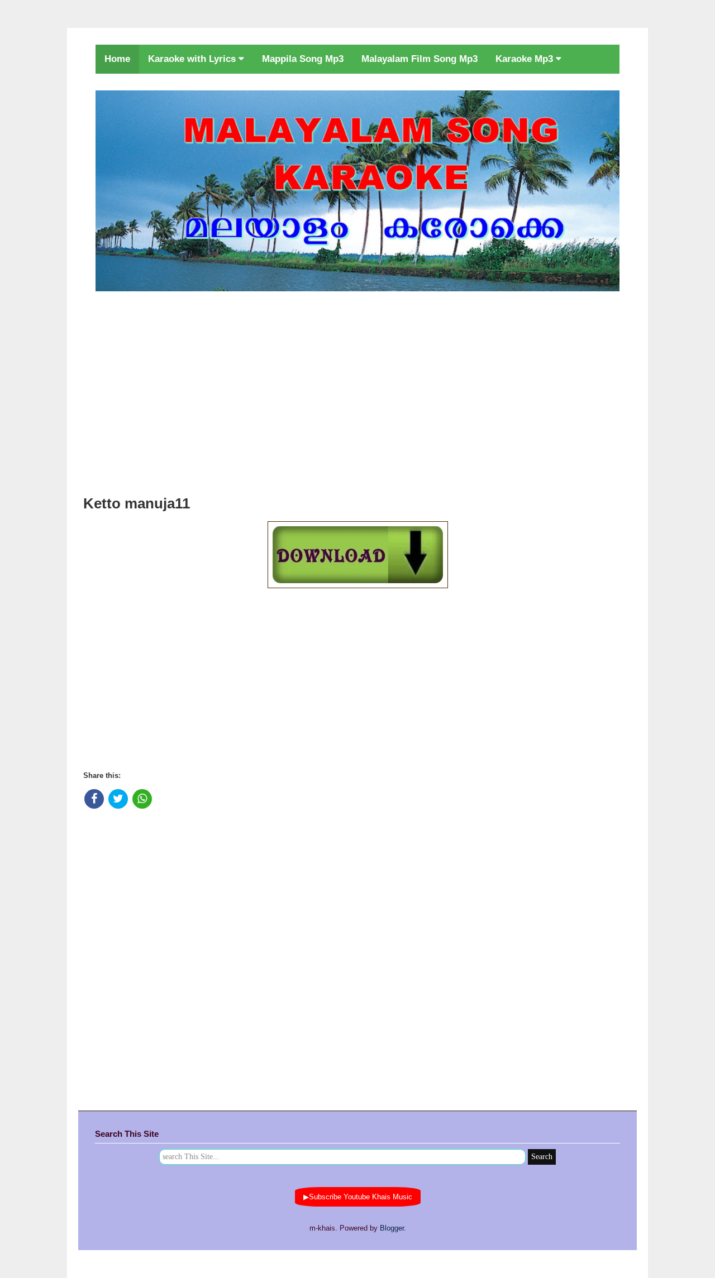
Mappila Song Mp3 (303, 59)
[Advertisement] (357, 390)
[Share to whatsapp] (142, 799)
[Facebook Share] (94, 799)
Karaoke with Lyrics (193, 59)
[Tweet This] (118, 799)
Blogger (392, 1228)
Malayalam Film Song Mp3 (419, 59)
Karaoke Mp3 (525, 59)
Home (117, 59)
